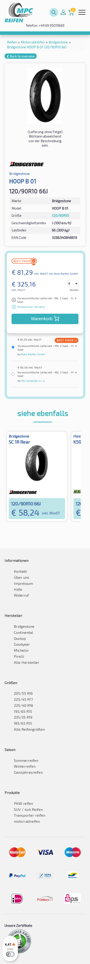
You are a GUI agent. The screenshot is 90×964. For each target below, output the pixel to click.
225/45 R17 (23, 699)
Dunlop (20, 638)
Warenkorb (42, 318)
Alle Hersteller (26, 662)
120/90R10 (60, 215)
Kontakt (20, 571)
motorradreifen (27, 821)
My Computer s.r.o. (33, 380)
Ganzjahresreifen (28, 772)
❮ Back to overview (20, 56)
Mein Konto (63, 12)
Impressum (23, 583)
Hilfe (18, 589)
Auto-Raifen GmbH (33, 354)
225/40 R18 (23, 705)
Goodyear (22, 644)
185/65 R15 (23, 723)
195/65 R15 (23, 711)
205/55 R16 (23, 693)
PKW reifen (23, 803)
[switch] (10, 954)
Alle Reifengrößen (29, 729)
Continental (23, 632)
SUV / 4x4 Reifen (28, 809)
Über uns (21, 577)
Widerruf (21, 595)
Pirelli (19, 656)
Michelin (21, 650)
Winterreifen (25, 766)
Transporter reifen (29, 815)
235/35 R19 (23, 717)
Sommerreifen (26, 760)
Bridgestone (24, 626)
